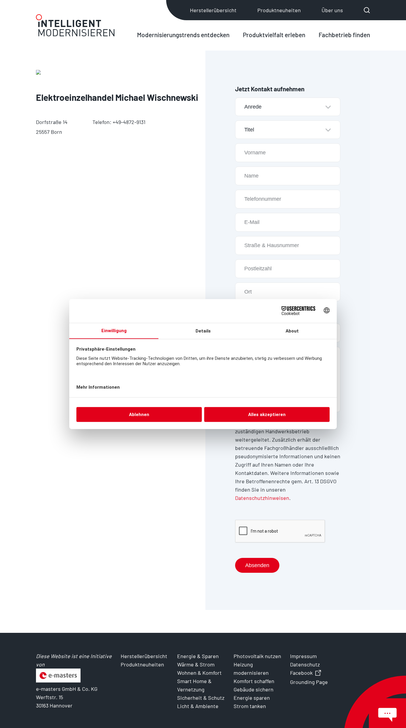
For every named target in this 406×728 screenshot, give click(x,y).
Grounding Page (309, 682)
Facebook (301, 672)
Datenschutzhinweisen (262, 498)
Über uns (332, 10)
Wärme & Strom (196, 664)
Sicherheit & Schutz (200, 697)
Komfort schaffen (254, 681)
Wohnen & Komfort (199, 672)
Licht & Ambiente (197, 706)
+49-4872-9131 (129, 122)
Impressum (303, 656)
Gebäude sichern (253, 689)
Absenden (257, 565)
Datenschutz (305, 664)
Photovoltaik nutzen (257, 656)
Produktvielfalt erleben (274, 34)
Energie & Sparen (198, 656)
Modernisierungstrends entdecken (183, 34)
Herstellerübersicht (213, 10)
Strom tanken (250, 706)
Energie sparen (252, 697)
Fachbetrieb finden (344, 34)
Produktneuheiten (279, 10)
